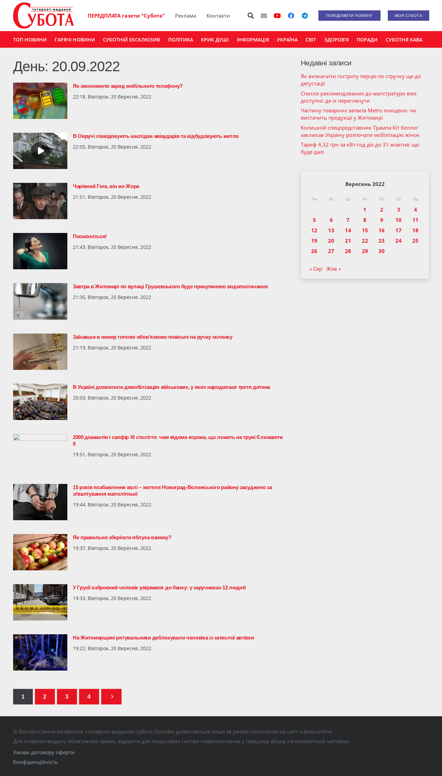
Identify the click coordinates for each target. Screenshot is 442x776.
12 (314, 230)
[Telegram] (305, 15)
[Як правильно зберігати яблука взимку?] (40, 552)
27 (331, 250)
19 (314, 240)
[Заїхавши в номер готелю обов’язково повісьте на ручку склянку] (40, 352)
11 (415, 219)
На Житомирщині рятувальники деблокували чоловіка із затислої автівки (163, 638)
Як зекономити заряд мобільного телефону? (128, 86)
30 (381, 250)
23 (381, 240)
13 (331, 230)
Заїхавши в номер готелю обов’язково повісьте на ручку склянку (152, 337)
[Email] (264, 15)
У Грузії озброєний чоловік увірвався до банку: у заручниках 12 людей (159, 587)
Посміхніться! (90, 236)
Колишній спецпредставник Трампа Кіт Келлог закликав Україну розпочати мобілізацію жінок (360, 131)
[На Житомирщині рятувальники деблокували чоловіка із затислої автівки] (40, 652)
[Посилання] (43, 15)
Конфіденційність (35, 761)
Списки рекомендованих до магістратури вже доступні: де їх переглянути (358, 97)
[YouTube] (277, 15)
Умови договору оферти (44, 752)
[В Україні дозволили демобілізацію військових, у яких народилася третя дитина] (40, 402)
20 (331, 240)
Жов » (333, 268)
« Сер (315, 268)
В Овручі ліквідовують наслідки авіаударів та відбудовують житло (156, 136)
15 (365, 230)
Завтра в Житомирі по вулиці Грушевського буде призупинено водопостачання (170, 286)
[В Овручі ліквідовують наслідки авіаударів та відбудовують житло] (40, 151)
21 (348, 240)
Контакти (218, 15)
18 (415, 230)
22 (365, 240)
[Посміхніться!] (40, 251)
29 (365, 250)
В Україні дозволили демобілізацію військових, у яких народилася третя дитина (171, 387)
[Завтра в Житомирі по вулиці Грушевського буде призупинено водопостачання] (40, 301)
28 (348, 250)
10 (398, 219)
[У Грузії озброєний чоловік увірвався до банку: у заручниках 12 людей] (40, 602)
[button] (251, 15)
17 (398, 230)
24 (398, 240)
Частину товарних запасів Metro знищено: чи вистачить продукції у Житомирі (358, 114)
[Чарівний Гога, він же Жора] (40, 201)
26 (314, 250)
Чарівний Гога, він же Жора (106, 186)
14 (348, 230)
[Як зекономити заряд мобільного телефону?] (40, 101)
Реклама (185, 15)
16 (381, 230)
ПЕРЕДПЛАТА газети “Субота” (126, 15)
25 (415, 240)
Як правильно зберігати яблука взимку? (122, 537)
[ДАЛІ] (111, 696)
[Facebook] (291, 15)
